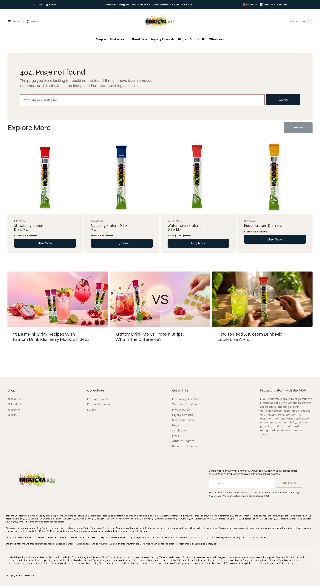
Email (52, 4)
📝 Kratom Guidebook (273, 4)
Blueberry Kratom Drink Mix (109, 227)
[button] (32, 21)
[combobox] (142, 99)
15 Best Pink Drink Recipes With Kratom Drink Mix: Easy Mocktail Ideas (51, 336)
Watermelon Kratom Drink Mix (184, 227)
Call (39, 4)
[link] (45, 176)
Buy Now (45, 243)
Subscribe (289, 483)
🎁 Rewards (249, 4)
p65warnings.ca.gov (200, 537)
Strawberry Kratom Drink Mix (29, 227)
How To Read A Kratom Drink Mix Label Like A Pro (249, 336)
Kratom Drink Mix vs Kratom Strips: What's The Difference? (149, 336)
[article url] (57, 299)
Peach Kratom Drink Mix (263, 225)
